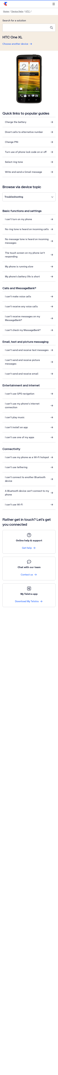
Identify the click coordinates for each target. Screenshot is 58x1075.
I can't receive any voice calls (21, 306)
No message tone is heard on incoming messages (27, 241)
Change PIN (11, 142)
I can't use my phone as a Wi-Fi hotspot (27, 457)
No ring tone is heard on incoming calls (27, 229)
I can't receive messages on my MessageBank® (22, 318)
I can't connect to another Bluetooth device (25, 479)
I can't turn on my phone (18, 219)
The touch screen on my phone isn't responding (25, 254)
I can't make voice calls (18, 296)
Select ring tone (14, 162)
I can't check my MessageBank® (23, 330)
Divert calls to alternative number (24, 132)
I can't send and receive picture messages (22, 361)
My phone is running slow (19, 266)
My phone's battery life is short (22, 276)
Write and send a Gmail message (23, 172)
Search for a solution (14, 20)
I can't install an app (16, 427)
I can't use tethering (16, 467)
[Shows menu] (53, 4)
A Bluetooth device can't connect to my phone (27, 492)
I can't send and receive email (21, 373)
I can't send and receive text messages (27, 350)
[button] (29, 196)
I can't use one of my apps (19, 437)
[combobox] (25, 27)
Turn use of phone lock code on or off (26, 152)
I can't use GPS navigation (19, 393)
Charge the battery (15, 122)
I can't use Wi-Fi (14, 504)
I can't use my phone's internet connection (22, 405)
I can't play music (14, 417)
